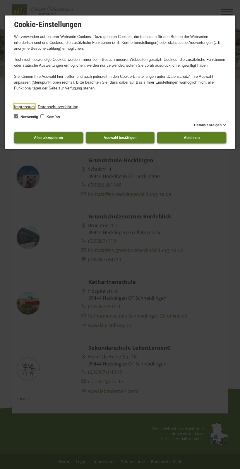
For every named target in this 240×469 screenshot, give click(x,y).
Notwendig (29, 117)
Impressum (24, 106)
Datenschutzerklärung (58, 106)
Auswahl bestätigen (120, 138)
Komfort (53, 117)
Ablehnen (192, 138)
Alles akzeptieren (48, 138)
